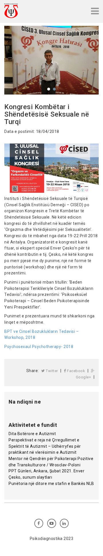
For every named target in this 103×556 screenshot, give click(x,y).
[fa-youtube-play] (51, 523)
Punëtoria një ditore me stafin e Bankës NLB (51, 483)
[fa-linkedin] (64, 523)
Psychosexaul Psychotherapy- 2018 (38, 346)
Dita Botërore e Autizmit (32, 433)
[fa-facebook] (38, 523)
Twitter (51, 371)
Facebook (75, 371)
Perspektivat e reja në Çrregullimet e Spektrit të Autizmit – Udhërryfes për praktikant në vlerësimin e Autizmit (45, 446)
